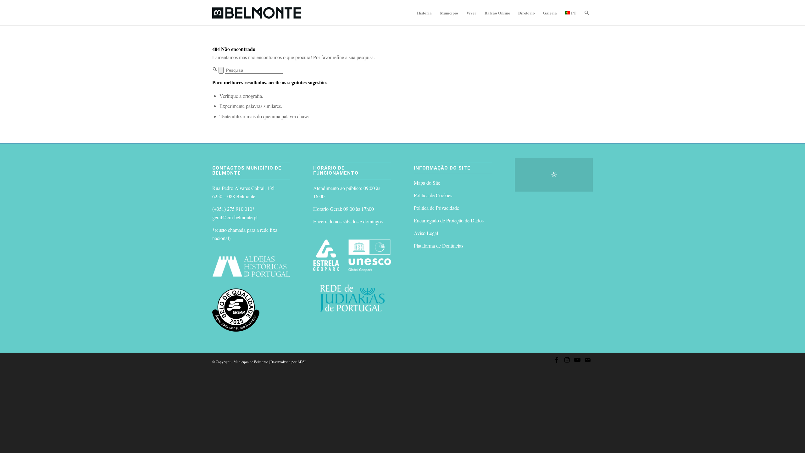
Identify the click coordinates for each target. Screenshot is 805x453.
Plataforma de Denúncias (438, 245)
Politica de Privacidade (436, 207)
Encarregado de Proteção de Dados (449, 220)
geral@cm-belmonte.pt (235, 217)
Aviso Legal (426, 233)
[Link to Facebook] (556, 361)
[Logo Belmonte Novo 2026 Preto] (256, 12)
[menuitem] (424, 12)
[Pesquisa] (586, 12)
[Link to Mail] (587, 361)
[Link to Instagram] (567, 361)
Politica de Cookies (433, 195)
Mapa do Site (427, 182)
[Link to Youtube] (577, 361)
